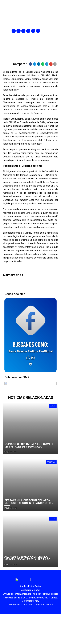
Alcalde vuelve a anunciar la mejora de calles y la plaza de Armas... (27, 559)
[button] (56, 31)
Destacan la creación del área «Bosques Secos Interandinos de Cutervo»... (28, 503)
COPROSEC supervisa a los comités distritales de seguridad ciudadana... (29, 446)
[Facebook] (14, 31)
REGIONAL (51, 462)
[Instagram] (23, 31)
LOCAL (52, 406)
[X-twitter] (28, 31)
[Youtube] (33, 31)
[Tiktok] (38, 31)
